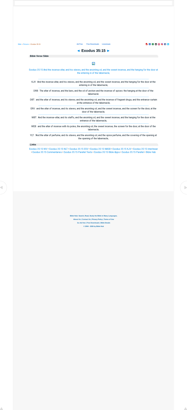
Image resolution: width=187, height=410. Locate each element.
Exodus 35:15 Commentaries (47, 152)
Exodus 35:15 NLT (58, 149)
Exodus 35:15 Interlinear (145, 149)
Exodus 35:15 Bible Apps (107, 152)
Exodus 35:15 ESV (79, 149)
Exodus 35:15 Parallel (133, 152)
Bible (19, 44)
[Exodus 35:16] (183, 194)
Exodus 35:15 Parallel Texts (78, 152)
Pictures (26, 44)
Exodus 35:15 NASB (100, 149)
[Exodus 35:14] (3, 194)
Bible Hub (151, 152)
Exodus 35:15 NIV (38, 149)
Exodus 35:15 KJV (121, 149)
